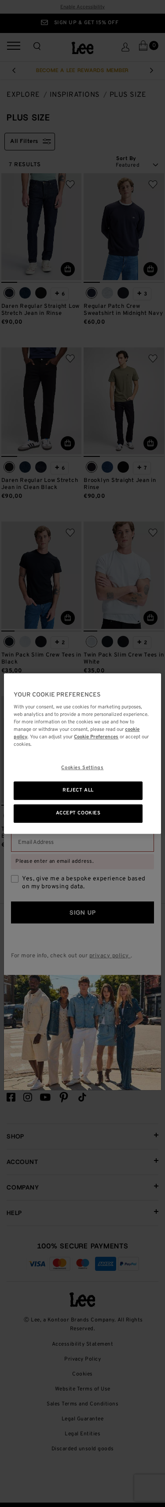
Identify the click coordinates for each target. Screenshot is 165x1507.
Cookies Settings (82, 768)
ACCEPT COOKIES (78, 813)
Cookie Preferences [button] (96, 737)
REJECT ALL (78, 791)
